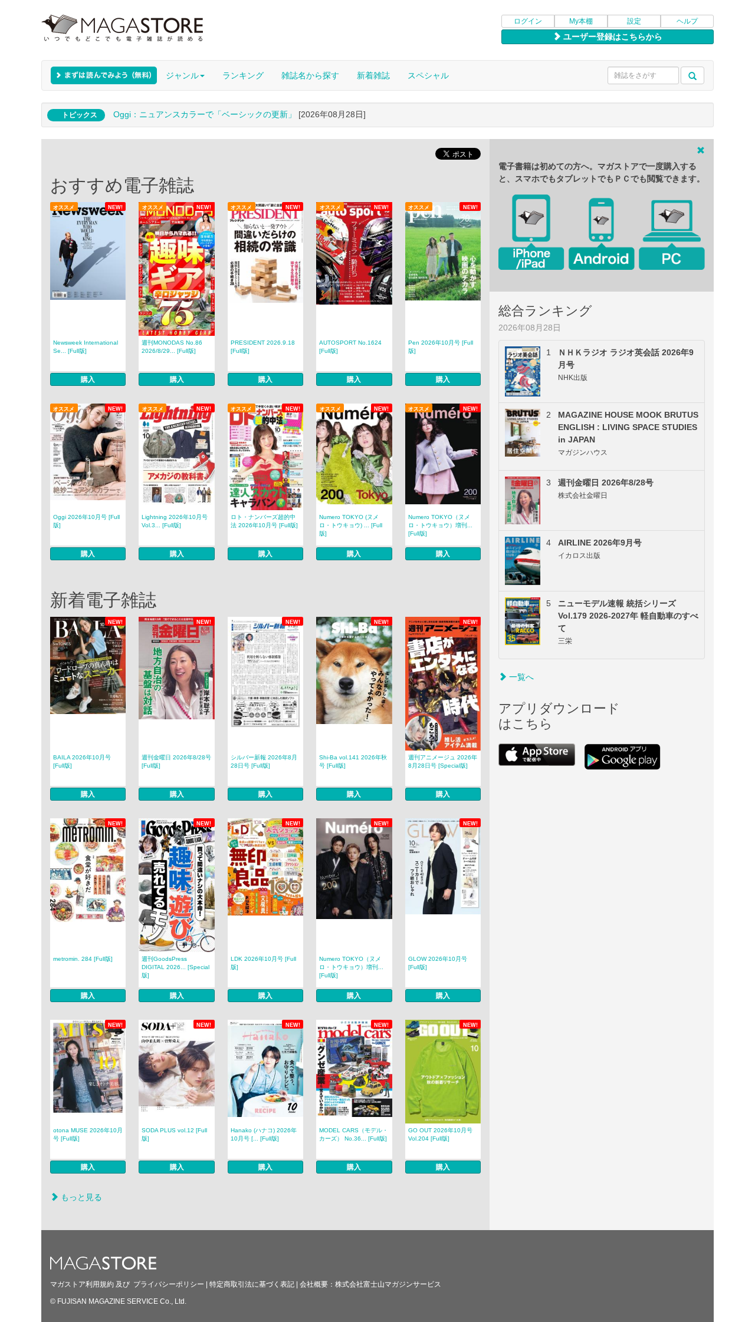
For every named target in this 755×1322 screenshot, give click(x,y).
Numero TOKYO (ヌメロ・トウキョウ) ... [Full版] (350, 525)
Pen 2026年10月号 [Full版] (440, 346)
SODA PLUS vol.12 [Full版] (174, 1134)
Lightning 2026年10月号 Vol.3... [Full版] (175, 521)
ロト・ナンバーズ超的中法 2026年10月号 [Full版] (264, 521)
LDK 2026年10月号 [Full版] (263, 963)
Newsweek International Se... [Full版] (85, 346)
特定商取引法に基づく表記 (251, 1284)
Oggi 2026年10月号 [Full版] (86, 521)
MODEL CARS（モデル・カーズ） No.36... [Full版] (353, 1134)
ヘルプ (687, 21)
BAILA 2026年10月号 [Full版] (82, 761)
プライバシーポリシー (168, 1284)
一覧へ (520, 677)
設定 (634, 21)
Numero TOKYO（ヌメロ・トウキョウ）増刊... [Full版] (440, 525)
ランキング (243, 75)
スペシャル (428, 75)
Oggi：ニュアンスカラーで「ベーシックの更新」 (204, 114)
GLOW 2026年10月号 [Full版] (437, 963)
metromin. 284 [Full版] (83, 959)
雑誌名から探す (310, 75)
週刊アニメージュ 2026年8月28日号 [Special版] (442, 761)
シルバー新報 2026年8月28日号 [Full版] (264, 761)
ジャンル (182, 75)
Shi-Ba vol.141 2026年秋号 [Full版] (353, 761)
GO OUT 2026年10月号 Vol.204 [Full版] (440, 1134)
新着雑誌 (373, 75)
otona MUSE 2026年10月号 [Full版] (88, 1134)
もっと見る (80, 1197)
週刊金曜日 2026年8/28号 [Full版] (176, 761)
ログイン (528, 21)
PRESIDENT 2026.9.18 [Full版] (263, 346)
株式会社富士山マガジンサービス (388, 1284)
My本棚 (581, 21)
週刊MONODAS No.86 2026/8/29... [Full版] (172, 346)
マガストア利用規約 (82, 1284)
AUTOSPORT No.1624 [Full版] (350, 346)
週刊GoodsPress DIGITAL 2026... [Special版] (175, 967)
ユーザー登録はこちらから (611, 36)
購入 (88, 379)
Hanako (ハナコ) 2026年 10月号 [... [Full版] (264, 1134)
